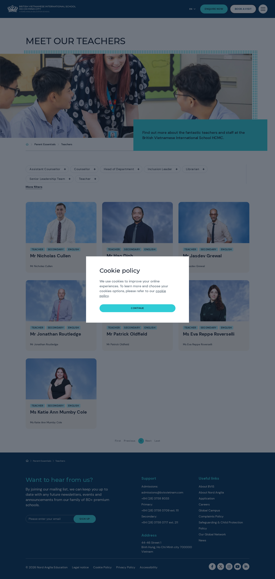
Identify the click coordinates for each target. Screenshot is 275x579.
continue (137, 308)
